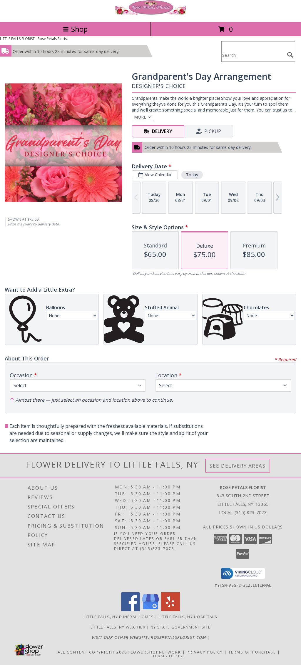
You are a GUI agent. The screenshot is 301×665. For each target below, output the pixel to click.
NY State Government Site (180, 627)
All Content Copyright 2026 (92, 652)
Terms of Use (169, 656)
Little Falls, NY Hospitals (188, 616)
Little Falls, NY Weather (118, 627)
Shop (79, 29)
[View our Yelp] (170, 609)
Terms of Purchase (252, 652)
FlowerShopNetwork (154, 652)
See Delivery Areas (238, 465)
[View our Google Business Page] (150, 609)
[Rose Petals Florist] (150, 13)
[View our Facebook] (130, 609)
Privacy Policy (205, 652)
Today (192, 174)
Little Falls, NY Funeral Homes (119, 616)
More (140, 117)
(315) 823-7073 (251, 512)
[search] (290, 54)
